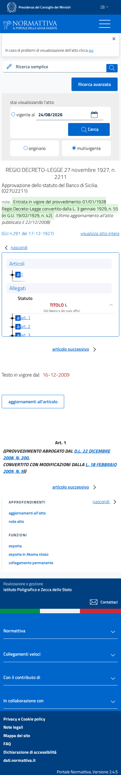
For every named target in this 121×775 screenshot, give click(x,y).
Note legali (13, 727)
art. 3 (25, 335)
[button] (94, 114)
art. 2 (25, 326)
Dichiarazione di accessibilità (30, 752)
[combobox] (60, 66)
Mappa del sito (16, 735)
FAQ (7, 743)
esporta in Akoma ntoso (28, 554)
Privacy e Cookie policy (24, 719)
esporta (15, 546)
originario (37, 148)
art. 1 (25, 317)
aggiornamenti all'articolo (32, 401)
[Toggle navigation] (104, 24)
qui (91, 50)
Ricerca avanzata (94, 84)
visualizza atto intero (99, 233)
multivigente (89, 148)
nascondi (19, 247)
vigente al (26, 114)
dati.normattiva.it (19, 760)
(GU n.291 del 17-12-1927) (28, 233)
